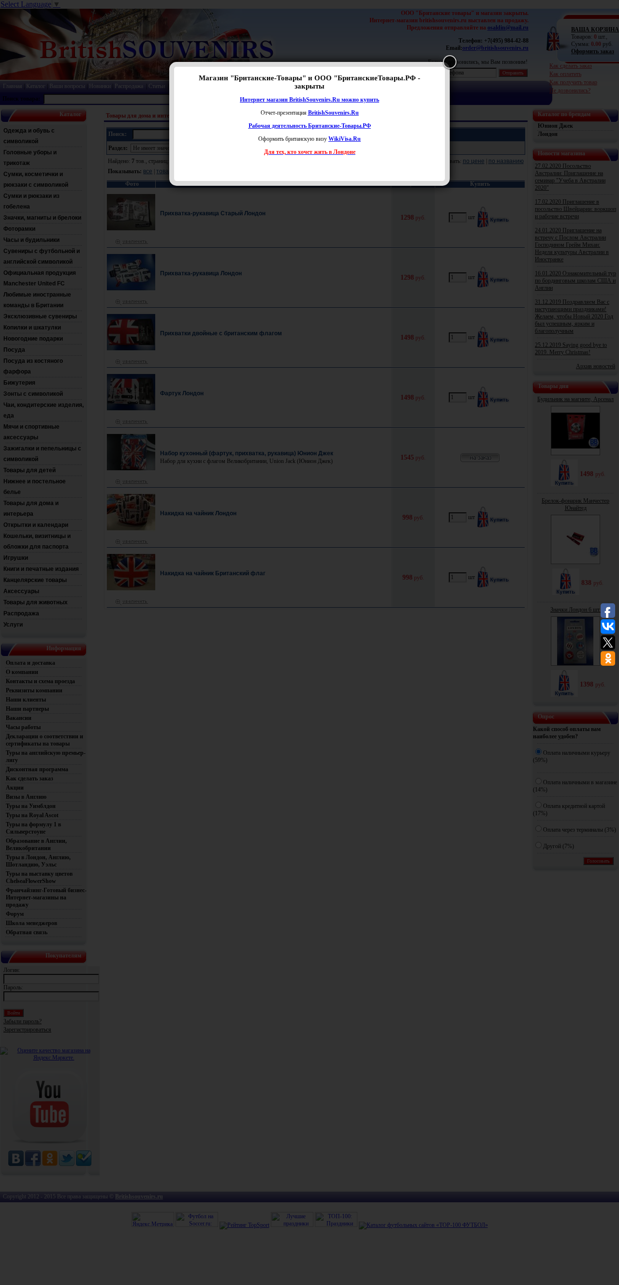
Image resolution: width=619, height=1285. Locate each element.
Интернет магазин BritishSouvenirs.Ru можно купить (309, 99)
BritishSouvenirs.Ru (333, 112)
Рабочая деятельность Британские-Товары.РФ (310, 125)
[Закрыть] (450, 62)
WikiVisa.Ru (344, 138)
